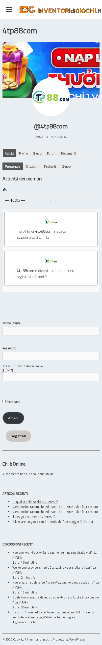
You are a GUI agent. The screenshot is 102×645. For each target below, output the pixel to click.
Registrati (18, 436)
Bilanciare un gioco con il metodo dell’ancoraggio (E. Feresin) (54, 521)
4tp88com (43, 231)
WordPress (77, 639)
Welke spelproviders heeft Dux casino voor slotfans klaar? (52, 567)
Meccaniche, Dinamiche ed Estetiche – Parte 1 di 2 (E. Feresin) (55, 511)
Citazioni (32, 166)
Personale (12, 166)
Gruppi (37, 153)
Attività (9, 153)
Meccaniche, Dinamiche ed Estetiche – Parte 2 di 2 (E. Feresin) (55, 506)
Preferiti (50, 166)
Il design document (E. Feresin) (33, 516)
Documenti (68, 153)
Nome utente (11, 323)
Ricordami (13, 401)
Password (9, 348)
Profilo (23, 153)
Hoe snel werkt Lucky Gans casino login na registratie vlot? (52, 552)
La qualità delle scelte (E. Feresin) (35, 501)
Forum (51, 153)
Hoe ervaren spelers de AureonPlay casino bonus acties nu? (53, 582)
